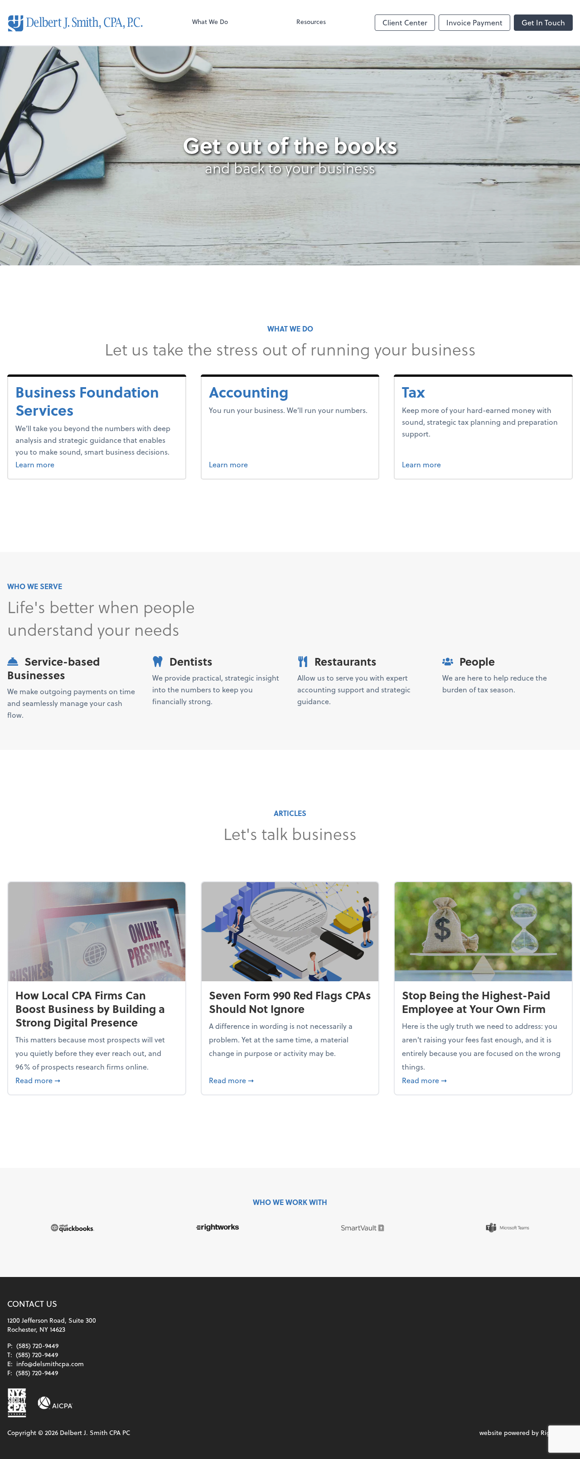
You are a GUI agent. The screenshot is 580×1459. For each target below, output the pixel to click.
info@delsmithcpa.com (50, 1363)
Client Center (404, 22)
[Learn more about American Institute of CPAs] (55, 1403)
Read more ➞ (96, 1080)
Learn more (57, 464)
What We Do (210, 21)
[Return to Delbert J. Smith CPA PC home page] (75, 22)
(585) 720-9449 (37, 1345)
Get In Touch (543, 22)
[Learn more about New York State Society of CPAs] (17, 1402)
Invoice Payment (474, 22)
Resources (311, 21)
